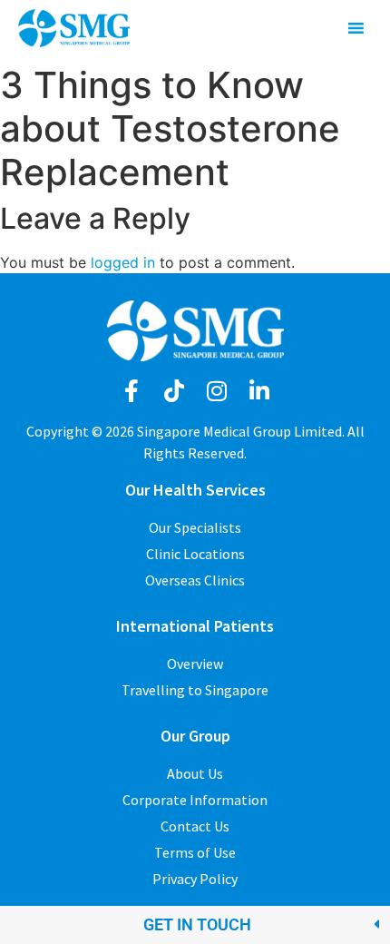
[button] (195, 925)
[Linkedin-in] (259, 390)
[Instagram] (216, 390)
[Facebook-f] (131, 390)
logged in (123, 262)
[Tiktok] (173, 390)
